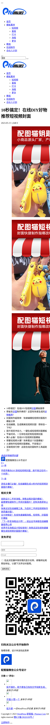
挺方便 (9, 708)
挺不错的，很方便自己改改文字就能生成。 (26, 687)
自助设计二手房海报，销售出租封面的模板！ (22, 499)
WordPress (21, 714)
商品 (3, 455)
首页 (8, 22)
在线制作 (10, 47)
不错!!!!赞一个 (13, 699)
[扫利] (14, 14)
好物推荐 (9, 455)
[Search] (27, 58)
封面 (34, 408)
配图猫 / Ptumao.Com (36, 714)
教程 (8, 44)
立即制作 (5, 722)
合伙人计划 (11, 50)
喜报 (14, 31)
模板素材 (10, 25)
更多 (14, 41)
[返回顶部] (11, 723)
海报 (14, 38)
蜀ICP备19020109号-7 (24, 717)
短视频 (15, 28)
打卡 (14, 34)
